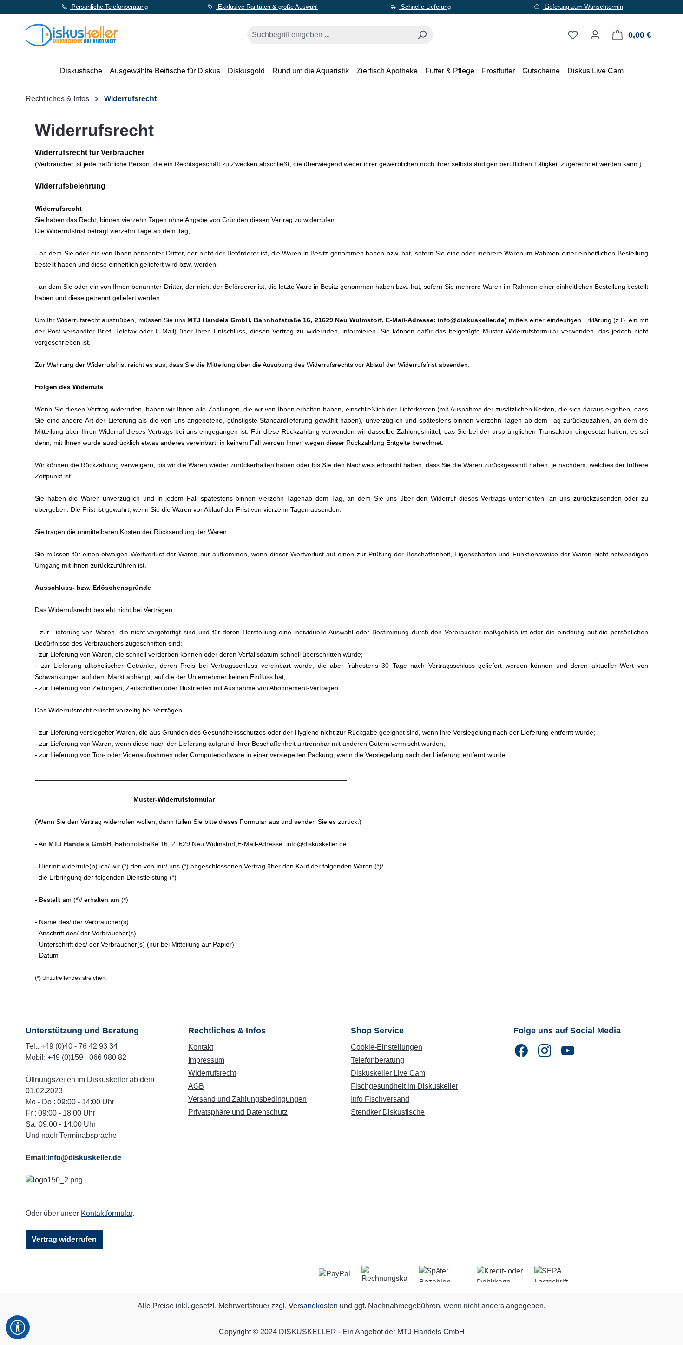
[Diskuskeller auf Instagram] (544, 1050)
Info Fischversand (380, 1099)
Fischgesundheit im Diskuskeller (404, 1086)
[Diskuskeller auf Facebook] (521, 1050)
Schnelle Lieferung (425, 6)
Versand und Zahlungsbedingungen (247, 1099)
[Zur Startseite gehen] (72, 33)
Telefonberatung (377, 1060)
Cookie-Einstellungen (386, 1047)
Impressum (206, 1060)
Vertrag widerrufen (64, 1239)
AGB (196, 1086)
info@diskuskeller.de (84, 1158)
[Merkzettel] (573, 35)
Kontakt (200, 1047)
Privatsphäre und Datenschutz (238, 1112)
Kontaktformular (106, 1213)
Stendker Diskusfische (388, 1112)
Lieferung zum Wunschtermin (583, 6)
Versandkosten (313, 1306)
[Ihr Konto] (595, 35)
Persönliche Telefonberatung (109, 6)
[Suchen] (422, 35)
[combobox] (329, 35)
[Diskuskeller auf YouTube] (568, 1050)
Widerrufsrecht (212, 1073)
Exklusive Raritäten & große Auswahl (267, 6)
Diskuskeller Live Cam (388, 1073)
